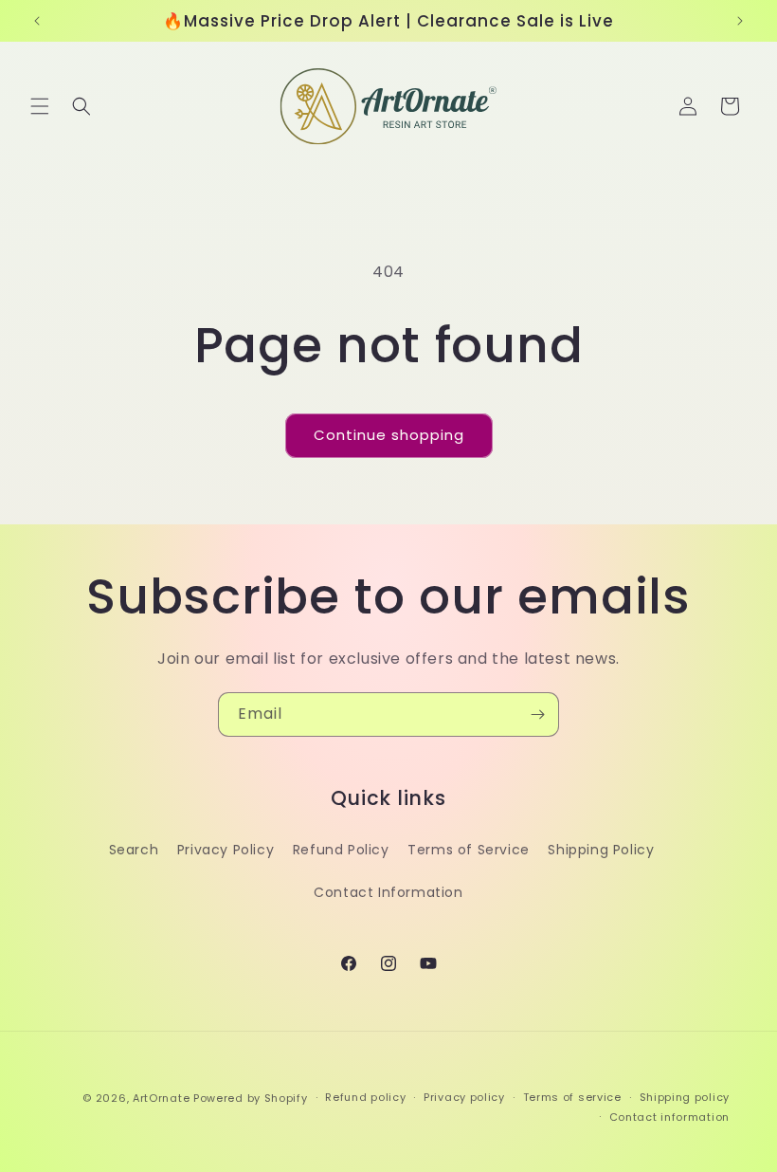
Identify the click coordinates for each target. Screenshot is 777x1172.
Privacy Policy (225, 849)
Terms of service (572, 1097)
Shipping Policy (601, 849)
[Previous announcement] (37, 21)
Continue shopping (389, 435)
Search (134, 849)
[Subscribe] (537, 714)
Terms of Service (468, 849)
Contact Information (388, 892)
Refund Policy (341, 849)
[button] (40, 106)
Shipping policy (685, 1097)
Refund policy (365, 1097)
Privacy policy (464, 1097)
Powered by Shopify (250, 1098)
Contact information (669, 1117)
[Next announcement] (740, 21)
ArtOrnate (161, 1098)
